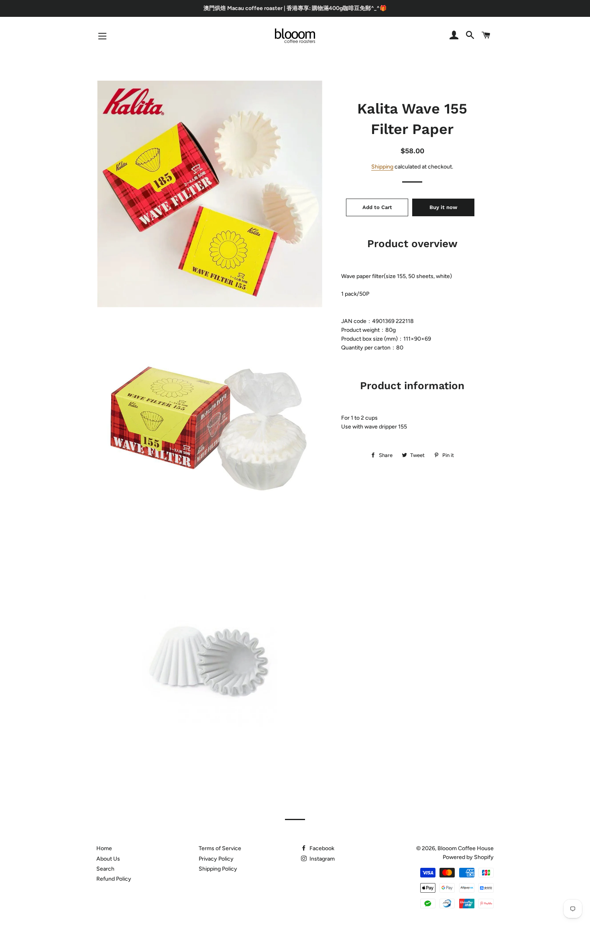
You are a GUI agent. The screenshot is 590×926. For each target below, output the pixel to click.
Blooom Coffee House (465, 848)
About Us (108, 858)
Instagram (321, 858)
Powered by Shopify (468, 857)
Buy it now (443, 207)
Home (104, 848)
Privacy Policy (216, 858)
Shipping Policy (218, 868)
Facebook (321, 848)
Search (105, 868)
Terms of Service (220, 848)
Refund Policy (113, 878)
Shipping (382, 166)
